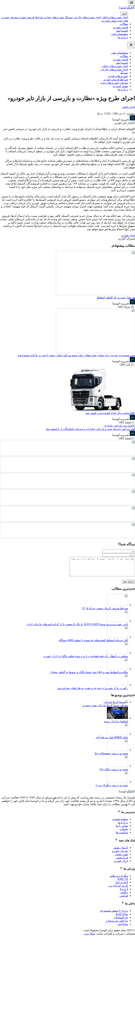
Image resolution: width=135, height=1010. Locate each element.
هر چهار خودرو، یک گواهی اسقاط (116, 297)
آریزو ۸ (124, 888)
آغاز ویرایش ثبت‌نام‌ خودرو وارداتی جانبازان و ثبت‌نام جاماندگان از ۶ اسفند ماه (90, 428)
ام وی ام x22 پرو (118, 885)
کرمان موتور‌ (120, 847)
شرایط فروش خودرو (31, 17)
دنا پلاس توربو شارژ (116, 920)
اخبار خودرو (128, 235)
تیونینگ (69, 17)
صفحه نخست (120, 819)
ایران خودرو (121, 860)
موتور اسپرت (109, 20)
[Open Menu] (131, 3)
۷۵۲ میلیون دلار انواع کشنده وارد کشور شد (110, 413)
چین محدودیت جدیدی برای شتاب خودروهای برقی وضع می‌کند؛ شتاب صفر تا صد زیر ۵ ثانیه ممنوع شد (76, 355)
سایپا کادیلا (122, 914)
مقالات (124, 23)
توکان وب (89, 933)
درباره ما (123, 37)
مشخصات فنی (119, 33)
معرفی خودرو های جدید (114, 82)
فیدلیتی (123, 895)
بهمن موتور (121, 854)
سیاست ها (122, 832)
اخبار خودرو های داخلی (115, 17)
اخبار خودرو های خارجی (87, 17)
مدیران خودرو (120, 850)
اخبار (124, 13)
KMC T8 (123, 878)
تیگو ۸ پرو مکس (118, 875)
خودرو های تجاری (54, 17)
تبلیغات (124, 829)
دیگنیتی (124, 892)
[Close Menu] (131, 45)
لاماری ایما (122, 882)
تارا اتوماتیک (121, 917)
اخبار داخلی (128, 107)
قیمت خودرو (120, 27)
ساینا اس (122, 924)
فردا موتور (122, 857)
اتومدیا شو (122, 30)
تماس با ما (122, 825)
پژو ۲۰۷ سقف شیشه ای (114, 910)
